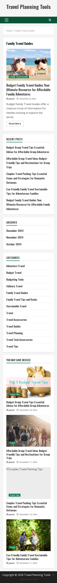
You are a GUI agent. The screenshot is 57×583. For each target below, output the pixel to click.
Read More (16, 124)
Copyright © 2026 (13, 575)
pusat (12, 98)
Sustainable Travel (16, 306)
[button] (6, 20)
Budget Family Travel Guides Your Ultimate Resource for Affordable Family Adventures (28, 65)
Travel (9, 313)
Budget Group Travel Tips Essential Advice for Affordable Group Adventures (27, 404)
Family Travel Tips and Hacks (21, 299)
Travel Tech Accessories (19, 340)
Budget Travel (13, 273)
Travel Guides (13, 326)
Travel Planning (14, 333)
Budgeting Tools (15, 279)
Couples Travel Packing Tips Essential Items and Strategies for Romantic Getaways (26, 178)
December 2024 (15, 231)
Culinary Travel (14, 286)
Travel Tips (12, 346)
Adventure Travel (15, 266)
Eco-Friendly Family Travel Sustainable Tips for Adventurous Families (26, 557)
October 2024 (14, 244)
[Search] (50, 20)
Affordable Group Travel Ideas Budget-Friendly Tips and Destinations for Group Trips (28, 163)
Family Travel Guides (19, 77)
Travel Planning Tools (28, 6)
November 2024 (14, 237)
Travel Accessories (16, 320)
